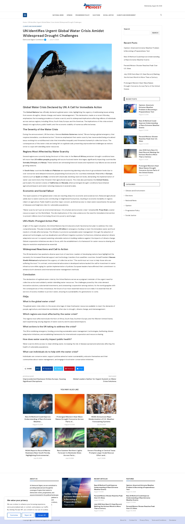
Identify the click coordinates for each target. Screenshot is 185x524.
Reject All (28, 515)
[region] (27, 508)
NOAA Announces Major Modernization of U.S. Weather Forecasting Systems (101, 419)
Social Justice (108, 15)
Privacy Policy (144, 520)
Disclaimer (172, 520)
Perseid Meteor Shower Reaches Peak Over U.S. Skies (148, 139)
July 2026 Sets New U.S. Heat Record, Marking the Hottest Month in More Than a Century (149, 153)
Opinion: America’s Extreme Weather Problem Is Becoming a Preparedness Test (148, 108)
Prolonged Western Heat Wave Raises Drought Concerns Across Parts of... (70, 419)
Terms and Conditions (159, 520)
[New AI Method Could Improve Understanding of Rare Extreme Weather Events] (38, 404)
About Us (123, 520)
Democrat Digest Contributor (34, 40)
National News (58, 15)
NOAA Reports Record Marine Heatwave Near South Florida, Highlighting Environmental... (37, 452)
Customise (14, 515)
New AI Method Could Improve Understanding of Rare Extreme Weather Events (149, 124)
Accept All (42, 515)
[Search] (161, 15)
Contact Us (133, 520)
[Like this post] (38, 369)
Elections (96, 15)
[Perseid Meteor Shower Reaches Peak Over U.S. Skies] (130, 140)
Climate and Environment (126, 15)
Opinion (69, 15)
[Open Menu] (25, 15)
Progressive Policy (82, 15)
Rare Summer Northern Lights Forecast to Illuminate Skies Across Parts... (69, 452)
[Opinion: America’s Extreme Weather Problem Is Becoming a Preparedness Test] (130, 108)
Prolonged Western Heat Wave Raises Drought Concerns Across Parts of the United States (142, 86)
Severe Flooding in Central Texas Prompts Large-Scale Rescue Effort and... (101, 452)
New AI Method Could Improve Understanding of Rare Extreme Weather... (37, 419)
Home (25, 22)
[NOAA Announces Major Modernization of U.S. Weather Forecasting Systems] (101, 404)
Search (127, 29)
